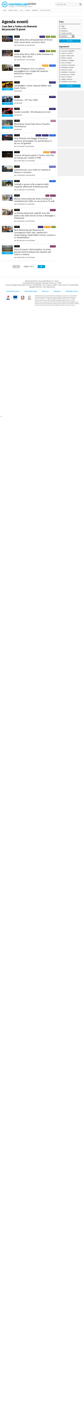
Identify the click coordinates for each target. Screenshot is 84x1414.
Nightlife (45, 135)
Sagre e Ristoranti (67, 56)
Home (4, 10)
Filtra (70, 41)
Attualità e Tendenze (68, 72)
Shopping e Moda (67, 67)
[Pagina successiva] (41, 266)
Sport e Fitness (66, 77)
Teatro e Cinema (67, 53)
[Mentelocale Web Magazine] (17, 4)
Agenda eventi (13, 10)
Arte (47, 195)
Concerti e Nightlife (68, 51)
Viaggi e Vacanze (66, 79)
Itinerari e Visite (66, 70)
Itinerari (52, 65)
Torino (17, 36)
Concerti (52, 82)
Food (48, 36)
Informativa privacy (13, 291)
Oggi (62, 26)
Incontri (45, 65)
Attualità (52, 166)
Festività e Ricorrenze (68, 82)
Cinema (53, 152)
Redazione (57, 291)
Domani (63, 28)
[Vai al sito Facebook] (75, 10)
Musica (42, 36)
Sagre (53, 36)
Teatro (53, 120)
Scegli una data (66, 33)
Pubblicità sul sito (72, 291)
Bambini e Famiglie (67, 60)
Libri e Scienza (66, 63)
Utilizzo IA (45, 291)
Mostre (53, 195)
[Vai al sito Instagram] (81, 10)
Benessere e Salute (68, 74)
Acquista (7, 89)
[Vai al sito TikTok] (78, 10)
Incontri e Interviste (68, 65)
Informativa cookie (30, 291)
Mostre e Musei (66, 58)
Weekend (64, 31)
